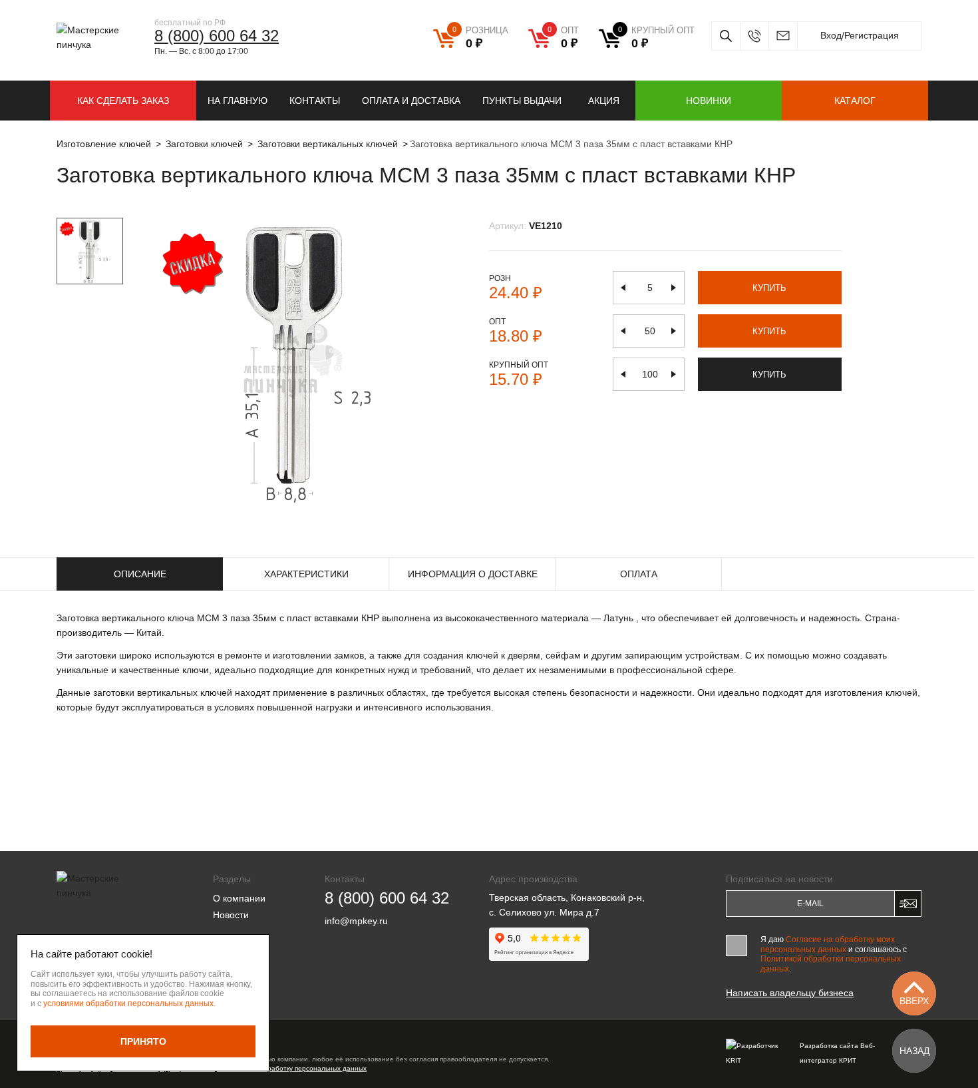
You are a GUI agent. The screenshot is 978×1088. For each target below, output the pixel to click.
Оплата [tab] (638, 574)
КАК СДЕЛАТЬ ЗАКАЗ (123, 100)
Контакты (314, 100)
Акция (603, 100)
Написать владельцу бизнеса (790, 992)
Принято (143, 1041)
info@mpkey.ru (782, 36)
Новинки (708, 100)
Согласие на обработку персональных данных (292, 1068)
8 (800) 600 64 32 (216, 36)
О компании (239, 898)
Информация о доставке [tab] (473, 574)
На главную (237, 100)
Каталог (855, 100)
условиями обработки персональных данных (128, 1003)
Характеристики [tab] (306, 574)
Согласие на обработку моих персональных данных (827, 944)
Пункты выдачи (522, 100)
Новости (231, 915)
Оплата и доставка (411, 100)
